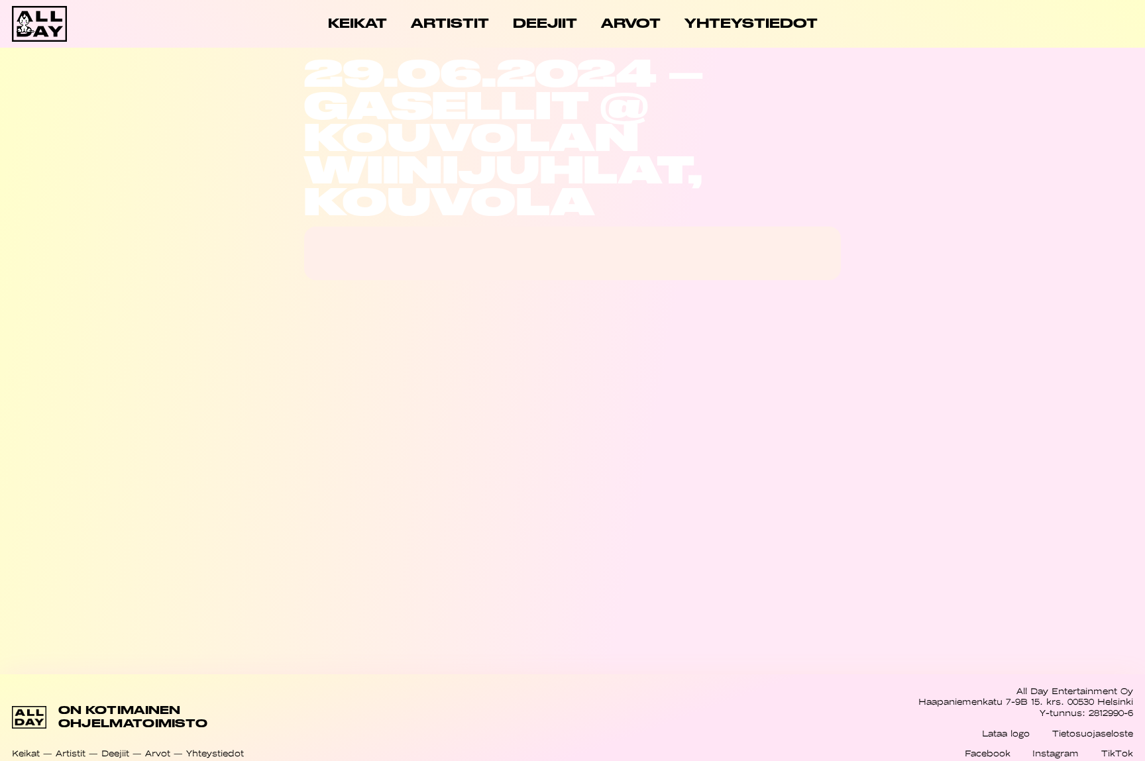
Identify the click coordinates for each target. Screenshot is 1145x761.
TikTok (1117, 753)
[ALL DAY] (68, 24)
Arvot (157, 753)
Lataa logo (1006, 733)
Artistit (70, 753)
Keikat (26, 753)
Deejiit (115, 753)
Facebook (987, 753)
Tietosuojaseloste (1092, 733)
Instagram (1055, 753)
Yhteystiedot (215, 753)
